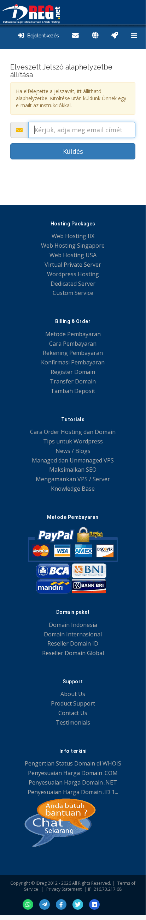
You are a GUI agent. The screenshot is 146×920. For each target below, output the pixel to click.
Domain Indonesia (73, 625)
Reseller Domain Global (73, 653)
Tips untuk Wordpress (73, 441)
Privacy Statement (64, 889)
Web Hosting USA (73, 255)
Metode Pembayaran (73, 334)
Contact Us (72, 713)
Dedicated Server (73, 284)
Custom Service (73, 293)
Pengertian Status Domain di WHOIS (73, 763)
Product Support (73, 703)
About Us (72, 694)
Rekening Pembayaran (73, 353)
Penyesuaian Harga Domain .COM (73, 773)
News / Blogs (73, 451)
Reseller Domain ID (72, 643)
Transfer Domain (73, 381)
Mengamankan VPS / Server (73, 479)
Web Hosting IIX (73, 236)
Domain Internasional (73, 634)
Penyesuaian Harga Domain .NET (73, 782)
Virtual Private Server (73, 264)
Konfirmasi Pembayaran (73, 362)
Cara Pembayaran (73, 343)
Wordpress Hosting (73, 274)
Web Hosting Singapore (73, 245)
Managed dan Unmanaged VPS (73, 460)
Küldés (73, 151)
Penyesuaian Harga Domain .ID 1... (73, 792)
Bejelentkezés (41, 35)
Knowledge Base (73, 488)
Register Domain (73, 372)
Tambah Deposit (73, 391)
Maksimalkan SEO (73, 469)
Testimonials (73, 722)
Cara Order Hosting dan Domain (73, 432)
